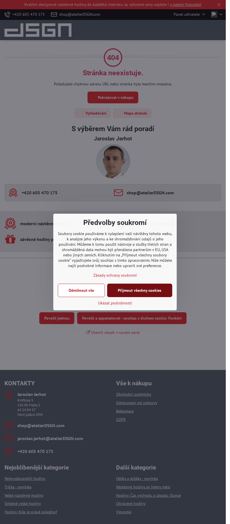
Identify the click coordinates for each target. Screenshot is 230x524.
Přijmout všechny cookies (139, 290)
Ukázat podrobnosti (115, 303)
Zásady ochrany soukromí (115, 275)
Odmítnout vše (81, 290)
